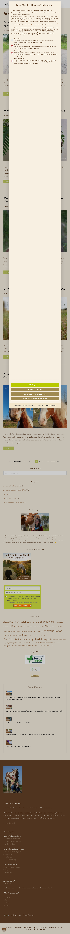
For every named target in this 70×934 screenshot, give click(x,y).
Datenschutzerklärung (52, 23)
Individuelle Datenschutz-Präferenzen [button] (35, 399)
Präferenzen (17, 405)
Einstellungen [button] (34, 24)
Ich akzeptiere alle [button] (35, 385)
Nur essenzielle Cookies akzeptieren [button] (35, 394)
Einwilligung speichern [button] (35, 389)
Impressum (40, 405)
